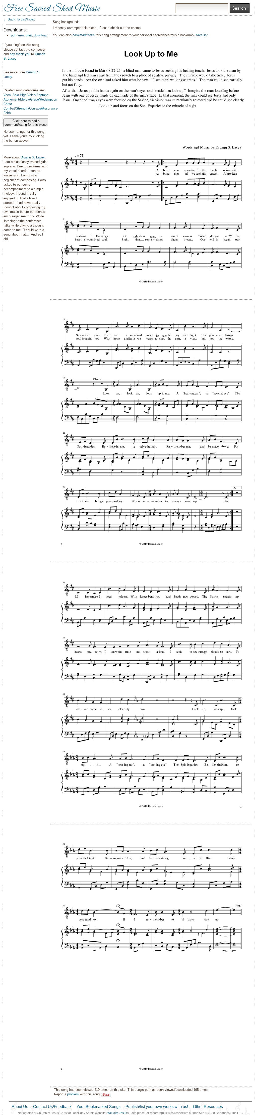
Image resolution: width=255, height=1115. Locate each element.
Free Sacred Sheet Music (52, 8)
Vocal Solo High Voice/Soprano (25, 95)
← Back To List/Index (19, 19)
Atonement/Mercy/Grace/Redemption (30, 99)
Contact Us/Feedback (52, 1107)
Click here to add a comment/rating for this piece (26, 122)
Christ (7, 104)
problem (73, 1094)
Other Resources (208, 1107)
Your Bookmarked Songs (98, 1107)
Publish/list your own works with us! (157, 1107)
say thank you (20, 54)
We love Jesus (117, 1113)
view (20, 35)
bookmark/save (83, 35)
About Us (20, 1107)
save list (201, 35)
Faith (7, 113)
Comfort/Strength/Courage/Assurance (30, 108)
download (40, 35)
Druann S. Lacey (33, 157)
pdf (13, 35)
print (29, 35)
